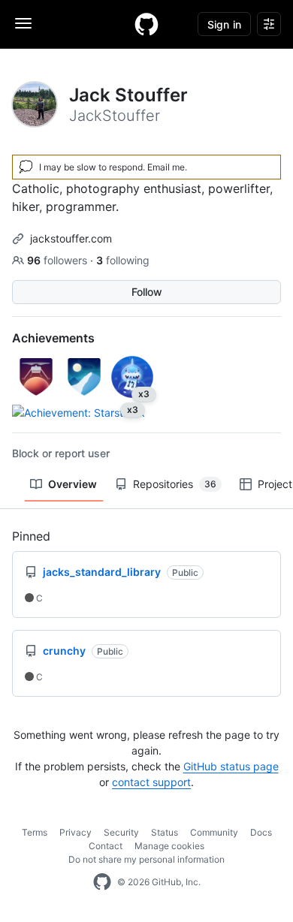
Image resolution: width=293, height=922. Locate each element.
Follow (146, 291)
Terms (34, 832)
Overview (72, 484)
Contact (105, 845)
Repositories (174, 484)
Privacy (75, 832)
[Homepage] (146, 24)
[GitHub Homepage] (102, 882)
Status (164, 832)
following (123, 260)
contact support (151, 782)
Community (214, 832)
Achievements (53, 337)
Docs (261, 832)
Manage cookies (169, 845)
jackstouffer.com (71, 238)
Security (121, 832)
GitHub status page (231, 766)
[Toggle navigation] (23, 23)
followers (58, 260)
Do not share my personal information (146, 859)
